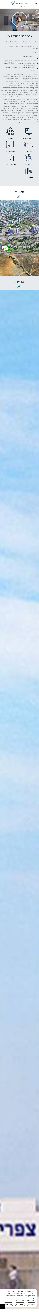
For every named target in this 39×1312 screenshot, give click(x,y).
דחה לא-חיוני (20, 1304)
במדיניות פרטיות (24, 1300)
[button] (36, 3)
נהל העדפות (8, 1304)
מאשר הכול (31, 1304)
